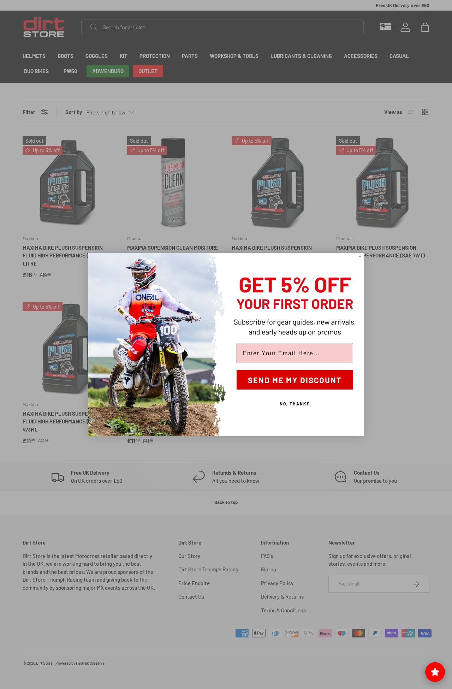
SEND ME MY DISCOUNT (295, 380)
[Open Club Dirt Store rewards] (435, 672)
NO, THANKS (295, 403)
